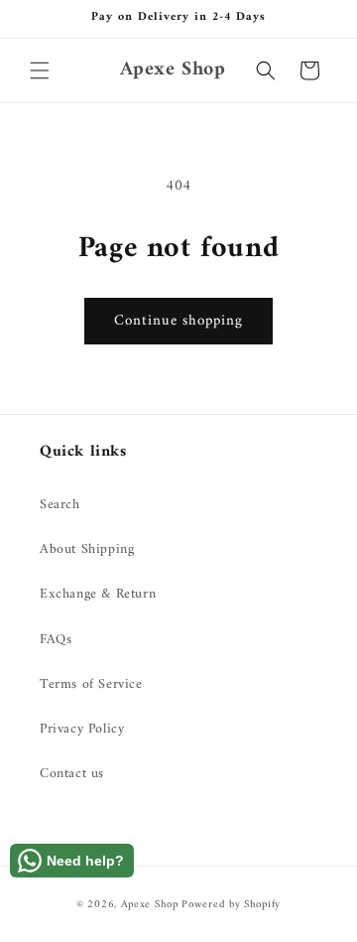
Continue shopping (178, 321)
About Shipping (87, 549)
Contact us (72, 773)
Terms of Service (91, 684)
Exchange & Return (98, 594)
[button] (39, 70)
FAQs (55, 639)
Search (60, 504)
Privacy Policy (82, 729)
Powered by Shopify (231, 904)
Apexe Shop (149, 904)
